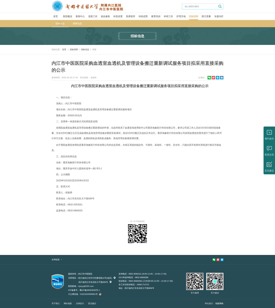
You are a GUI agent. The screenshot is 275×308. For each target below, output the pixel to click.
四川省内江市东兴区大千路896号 (95, 282)
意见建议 (92, 303)
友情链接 (56, 259)
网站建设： (210, 303)
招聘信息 (77, 23)
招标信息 (60, 23)
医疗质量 (206, 16)
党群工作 (92, 16)
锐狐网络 (219, 303)
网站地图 (68, 303)
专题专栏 (218, 16)
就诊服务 (105, 16)
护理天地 (181, 16)
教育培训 (155, 16)
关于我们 (56, 303)
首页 (55, 16)
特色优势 (143, 16)
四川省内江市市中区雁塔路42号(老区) (97, 278)
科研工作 (168, 16)
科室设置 (118, 16)
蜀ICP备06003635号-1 (89, 290)
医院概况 (67, 16)
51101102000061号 (89, 294)
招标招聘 (193, 16)
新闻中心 (80, 16)
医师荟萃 (130, 16)
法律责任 (80, 303)
